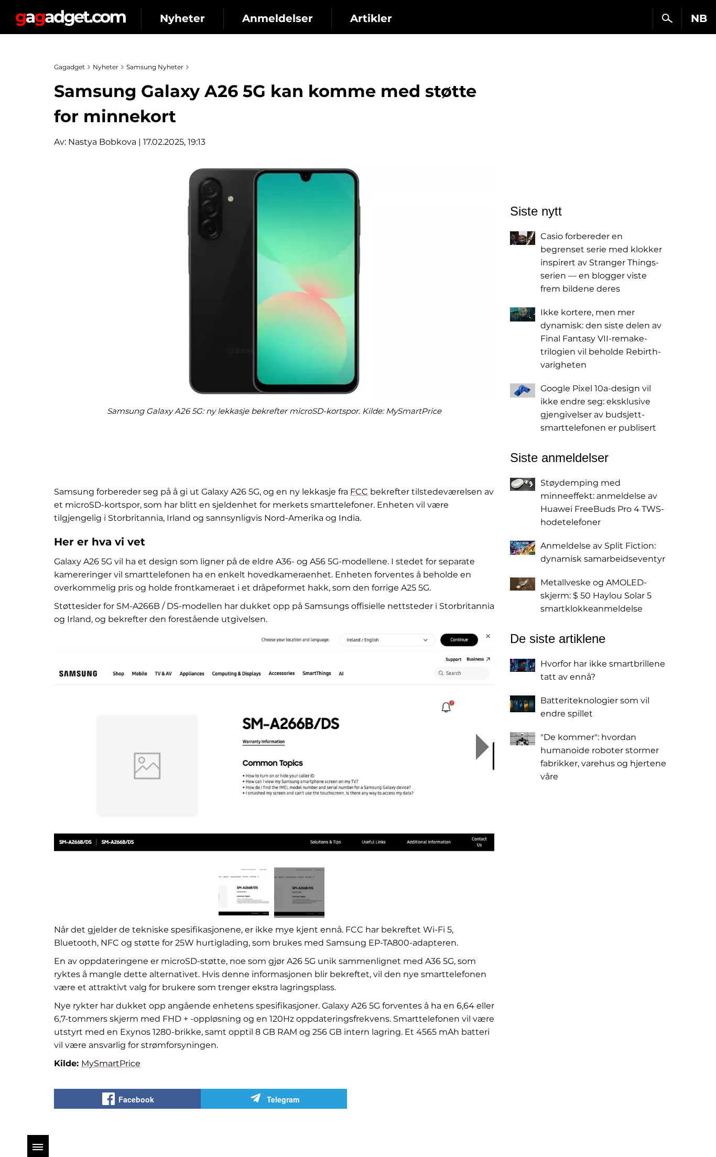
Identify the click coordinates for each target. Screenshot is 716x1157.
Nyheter (182, 18)
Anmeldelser (277, 18)
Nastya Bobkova (102, 142)
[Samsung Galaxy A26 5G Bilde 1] (274, 746)
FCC (359, 492)
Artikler (371, 18)
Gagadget (70, 14)
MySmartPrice (110, 1063)
